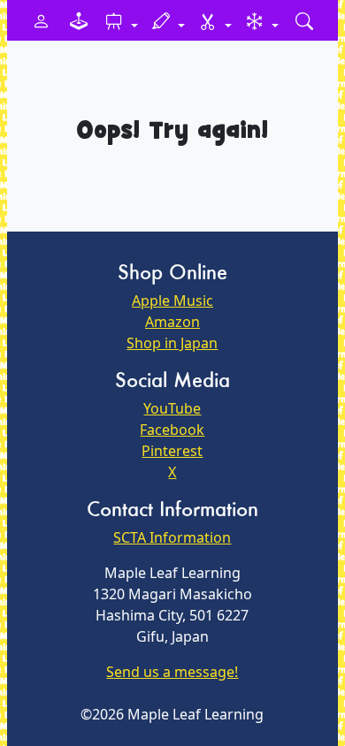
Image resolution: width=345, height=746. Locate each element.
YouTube (172, 408)
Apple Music (172, 300)
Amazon (172, 321)
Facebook (172, 429)
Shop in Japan (172, 343)
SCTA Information (172, 537)
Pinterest (172, 451)
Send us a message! (172, 671)
